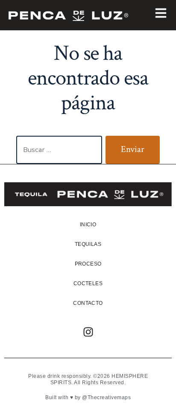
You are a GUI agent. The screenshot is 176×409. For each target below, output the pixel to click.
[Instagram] (88, 332)
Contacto (88, 303)
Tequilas (88, 244)
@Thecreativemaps (106, 397)
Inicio (88, 225)
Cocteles (88, 283)
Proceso (88, 264)
